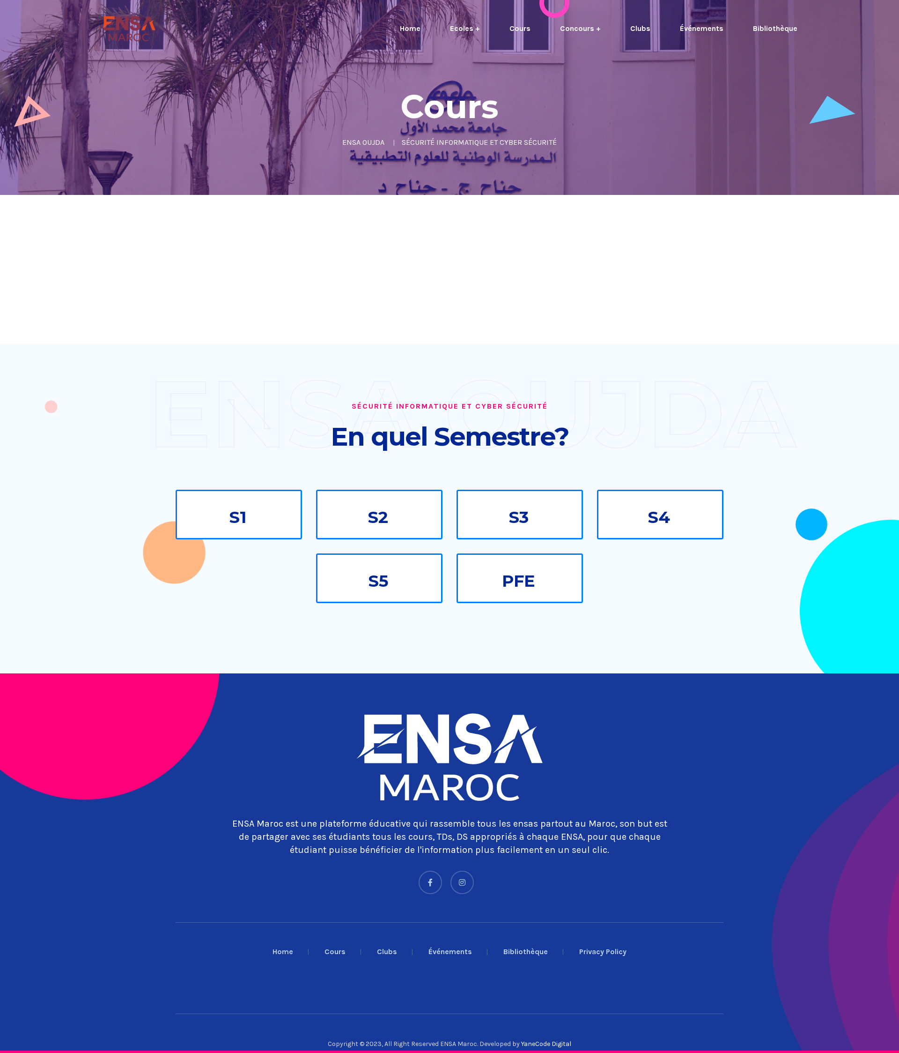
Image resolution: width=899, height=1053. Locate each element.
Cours (520, 28)
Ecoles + (465, 28)
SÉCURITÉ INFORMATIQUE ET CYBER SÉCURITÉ (479, 142)
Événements (701, 28)
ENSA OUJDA (363, 142)
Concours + (580, 28)
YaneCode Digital (546, 1044)
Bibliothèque (775, 28)
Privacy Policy (602, 951)
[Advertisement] (281, 269)
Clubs (640, 28)
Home (410, 28)
